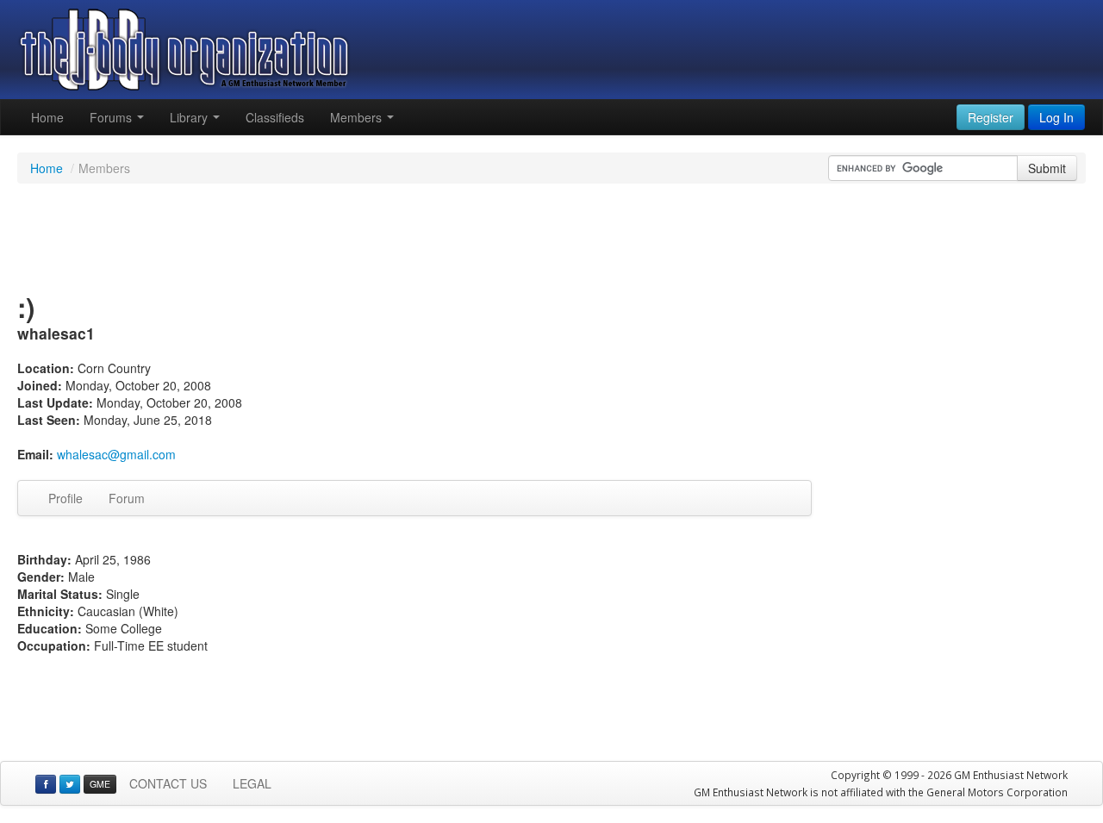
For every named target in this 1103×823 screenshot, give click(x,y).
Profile (65, 498)
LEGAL (252, 783)
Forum (127, 498)
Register (990, 117)
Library (190, 117)
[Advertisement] (551, 239)
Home (47, 117)
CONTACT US (168, 783)
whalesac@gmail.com (116, 454)
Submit (1047, 168)
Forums (112, 117)
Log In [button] (1056, 117)
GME (100, 783)
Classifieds (275, 117)
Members (357, 117)
